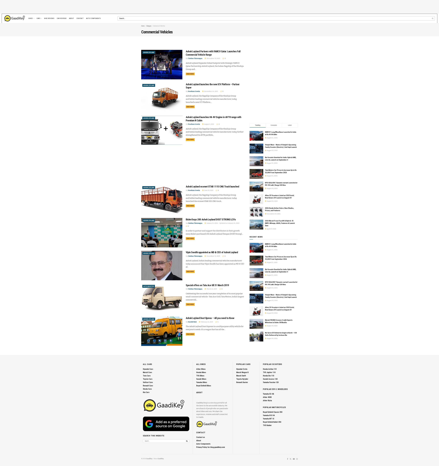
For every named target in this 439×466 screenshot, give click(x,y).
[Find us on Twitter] (290, 459)
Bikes (31, 18)
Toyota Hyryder (242, 379)
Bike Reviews (49, 18)
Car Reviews (62, 18)
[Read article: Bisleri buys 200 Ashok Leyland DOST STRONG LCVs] (161, 232)
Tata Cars (147, 376)
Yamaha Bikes (201, 382)
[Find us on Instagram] (297, 459)
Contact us (200, 437)
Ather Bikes (201, 369)
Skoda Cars (147, 389)
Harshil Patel (192, 322)
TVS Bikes (200, 376)
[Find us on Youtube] (294, 459)
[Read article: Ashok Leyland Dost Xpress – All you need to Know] (161, 331)
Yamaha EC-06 (268, 394)
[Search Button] (433, 18)
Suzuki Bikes (201, 379)
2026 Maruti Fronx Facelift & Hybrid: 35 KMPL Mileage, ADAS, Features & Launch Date (280, 223)
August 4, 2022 (209, 124)
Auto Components (93, 18)
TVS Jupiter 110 (269, 372)
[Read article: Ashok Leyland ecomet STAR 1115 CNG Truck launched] (161, 199)
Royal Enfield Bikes (203, 386)
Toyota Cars (147, 379)
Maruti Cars (147, 372)
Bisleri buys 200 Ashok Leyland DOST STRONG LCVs (211, 219)
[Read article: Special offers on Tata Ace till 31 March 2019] (161, 298)
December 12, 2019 (213, 256)
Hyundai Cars (148, 369)
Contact (80, 18)
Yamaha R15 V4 (269, 415)
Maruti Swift (241, 376)
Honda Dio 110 (268, 376)
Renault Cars (148, 386)
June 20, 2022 (208, 190)
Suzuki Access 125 (270, 379)
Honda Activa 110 (269, 369)
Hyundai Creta (241, 369)
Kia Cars (146, 392)
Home (143, 26)
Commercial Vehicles (159, 26)
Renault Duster (242, 382)
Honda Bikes (201, 372)
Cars (38, 18)
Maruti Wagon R (242, 372)
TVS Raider (267, 425)
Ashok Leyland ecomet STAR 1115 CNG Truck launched (212, 186)
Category (148, 26)
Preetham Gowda (194, 91)
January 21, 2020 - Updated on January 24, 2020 (222, 223)
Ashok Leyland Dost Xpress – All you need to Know (210, 318)
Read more (191, 74)
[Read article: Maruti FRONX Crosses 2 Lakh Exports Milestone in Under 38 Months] (256, 324)
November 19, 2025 (213, 58)
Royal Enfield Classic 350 (272, 412)
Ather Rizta (267, 400)
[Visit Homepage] (14, 18)
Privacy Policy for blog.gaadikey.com (210, 447)
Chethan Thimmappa (195, 58)
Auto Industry (148, 286)
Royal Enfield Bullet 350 (272, 422)
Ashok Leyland (148, 52)
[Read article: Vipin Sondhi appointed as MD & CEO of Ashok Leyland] (161, 265)
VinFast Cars (148, 382)
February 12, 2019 (207, 322)
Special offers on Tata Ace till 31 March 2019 (207, 285)
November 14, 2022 (211, 91)
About (71, 18)
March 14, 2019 (211, 289)
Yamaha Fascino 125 (271, 382)
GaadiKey (149, 458)
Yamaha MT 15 (268, 419)
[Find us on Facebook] (287, 459)
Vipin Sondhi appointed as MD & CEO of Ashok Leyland (212, 252)
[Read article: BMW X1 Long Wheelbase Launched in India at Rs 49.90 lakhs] (256, 248)
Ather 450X (267, 397)
